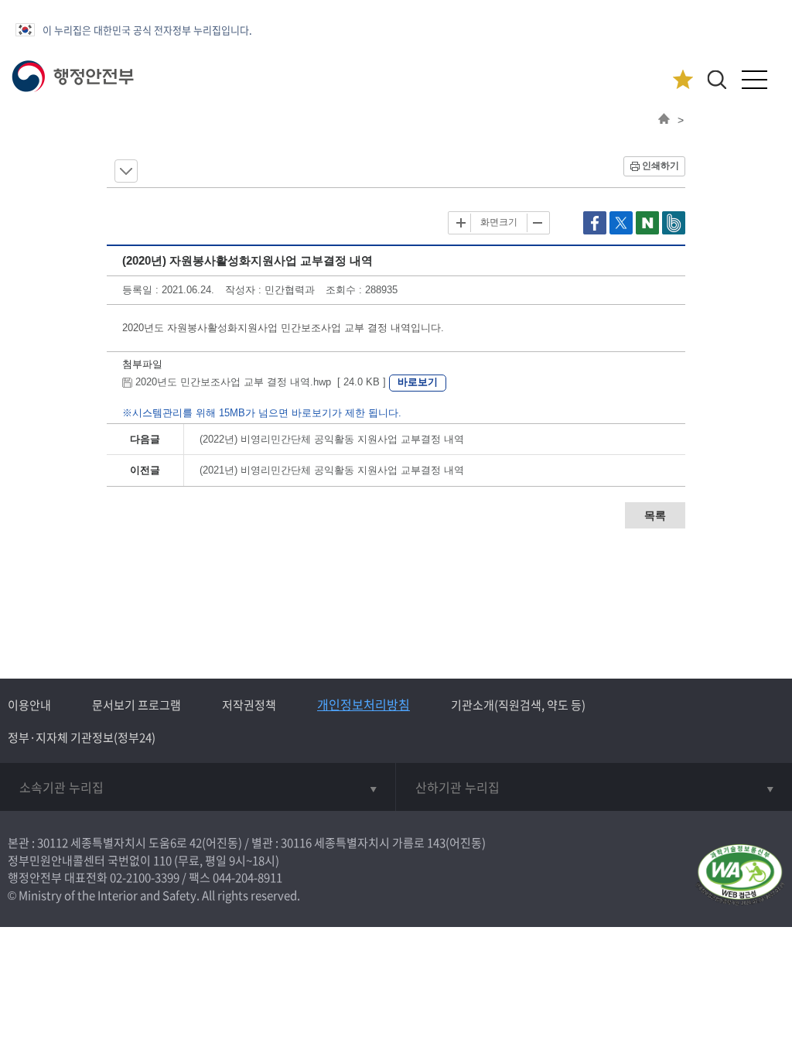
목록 (655, 515)
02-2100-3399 (144, 877)
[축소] (537, 223)
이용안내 (29, 704)
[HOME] (664, 120)
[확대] (461, 223)
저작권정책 (249, 704)
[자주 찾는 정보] (682, 80)
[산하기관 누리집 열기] (594, 787)
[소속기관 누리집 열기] (197, 787)
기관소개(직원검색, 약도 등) (518, 704)
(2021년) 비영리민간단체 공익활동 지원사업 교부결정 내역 (332, 470)
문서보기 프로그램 (136, 704)
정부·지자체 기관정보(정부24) (81, 737)
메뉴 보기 (126, 171)
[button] (716, 79)
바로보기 (418, 382)
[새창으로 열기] (596, 231)
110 (162, 860)
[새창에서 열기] (739, 875)
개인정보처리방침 (363, 704)
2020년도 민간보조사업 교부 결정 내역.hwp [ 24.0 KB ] (260, 382)
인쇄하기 (660, 165)
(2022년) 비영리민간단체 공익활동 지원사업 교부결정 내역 (332, 439)
